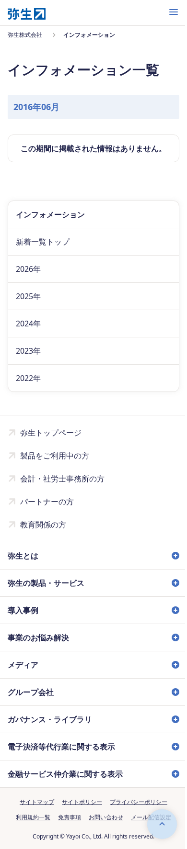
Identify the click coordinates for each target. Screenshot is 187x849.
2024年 (28, 323)
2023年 (28, 351)
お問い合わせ (102, 817)
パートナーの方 (47, 501)
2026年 (28, 269)
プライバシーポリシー (135, 802)
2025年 (28, 296)
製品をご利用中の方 (54, 455)
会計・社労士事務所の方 (62, 478)
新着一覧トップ (43, 241)
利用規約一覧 (29, 817)
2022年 (28, 378)
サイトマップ (33, 802)
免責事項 (66, 817)
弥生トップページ (51, 432)
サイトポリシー (78, 802)
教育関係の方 (43, 524)
